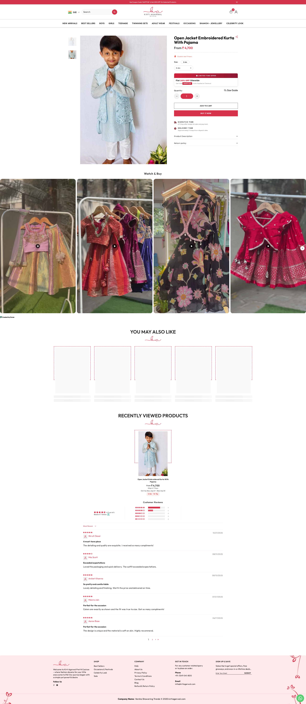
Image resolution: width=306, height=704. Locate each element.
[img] (87, 532)
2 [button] (152, 639)
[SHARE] (236, 37)
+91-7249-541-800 (183, 675)
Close (237, 2)
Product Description (183, 136)
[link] (72, 396)
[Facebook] (54, 685)
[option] (123, 100)
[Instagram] (57, 685)
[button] (231, 90)
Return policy (180, 143)
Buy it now (206, 113)
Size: (180, 62)
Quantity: (178, 90)
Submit (247, 673)
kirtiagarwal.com (177, 699)
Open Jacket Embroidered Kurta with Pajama (153, 480)
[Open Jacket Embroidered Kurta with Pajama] (153, 453)
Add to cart (205, 106)
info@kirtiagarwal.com (185, 684)
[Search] (91, 12)
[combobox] (97, 11)
